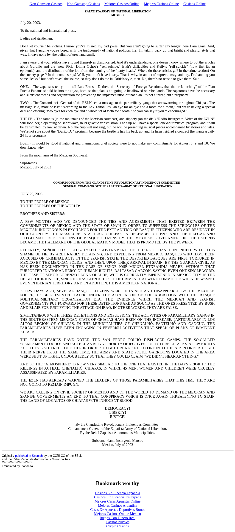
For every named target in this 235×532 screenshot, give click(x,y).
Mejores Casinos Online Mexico (117, 514)
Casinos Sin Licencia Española (117, 493)
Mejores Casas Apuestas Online (117, 501)
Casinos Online (194, 4)
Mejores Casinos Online (121, 4)
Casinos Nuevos (117, 522)
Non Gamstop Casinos (46, 4)
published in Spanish (29, 455)
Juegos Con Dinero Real (117, 518)
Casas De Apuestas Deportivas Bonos (117, 510)
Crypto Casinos (117, 526)
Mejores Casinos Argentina (117, 505)
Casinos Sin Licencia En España (117, 497)
